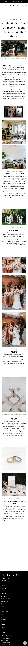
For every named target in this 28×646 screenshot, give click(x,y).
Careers (3, 614)
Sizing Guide (4, 588)
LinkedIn (3, 632)
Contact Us (3, 593)
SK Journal (3, 604)
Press (2, 609)
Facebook (3, 624)
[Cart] (25, 5)
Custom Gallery (4, 580)
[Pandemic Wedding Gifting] (14, 394)
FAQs (2, 583)
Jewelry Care (4, 591)
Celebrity (3, 606)
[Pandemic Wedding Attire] (14, 265)
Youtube (3, 630)
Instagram (3, 619)
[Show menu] (1, 5)
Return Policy (4, 585)
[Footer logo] (10, 575)
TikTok (2, 622)
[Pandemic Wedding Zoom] (14, 111)
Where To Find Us (5, 611)
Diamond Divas (4, 601)
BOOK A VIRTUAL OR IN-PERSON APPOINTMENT (14, 1)
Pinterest (3, 627)
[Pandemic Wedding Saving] (14, 459)
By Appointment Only (6, 645)
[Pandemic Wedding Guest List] (14, 217)
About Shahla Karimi (5, 598)
